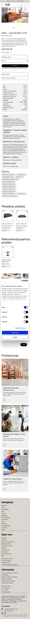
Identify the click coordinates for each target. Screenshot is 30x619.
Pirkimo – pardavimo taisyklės (9, 573)
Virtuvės (4, 513)
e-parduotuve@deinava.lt (11, 609)
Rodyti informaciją (20, 328)
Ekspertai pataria (6, 544)
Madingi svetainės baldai (8, 184)
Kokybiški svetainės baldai (9, 186)
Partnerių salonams (6, 554)
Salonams (4, 548)
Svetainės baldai (21, 193)
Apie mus (4, 538)
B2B (3, 556)
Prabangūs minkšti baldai (9, 191)
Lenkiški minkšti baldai (7, 177)
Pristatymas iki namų (11, 1)
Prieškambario (5, 509)
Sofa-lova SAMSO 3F (7, 224)
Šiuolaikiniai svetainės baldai (9, 196)
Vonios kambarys (6, 517)
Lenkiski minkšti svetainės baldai (10, 179)
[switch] (26, 312)
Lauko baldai (5, 519)
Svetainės (4, 505)
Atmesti (15, 337)
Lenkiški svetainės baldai (8, 193)
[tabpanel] (15, 15)
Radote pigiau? (5, 52)
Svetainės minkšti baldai (8, 181)
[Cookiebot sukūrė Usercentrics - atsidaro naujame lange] (21, 281)
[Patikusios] (18, 4)
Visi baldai (4, 527)
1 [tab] (13, 27)
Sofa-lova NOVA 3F (21, 224)
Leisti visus (15, 332)
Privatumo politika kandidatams (10, 564)
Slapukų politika (6, 562)
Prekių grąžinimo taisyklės (8, 581)
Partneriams (5, 552)
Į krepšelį (15, 65)
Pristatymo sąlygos (7, 579)
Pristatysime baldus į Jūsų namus (14, 435)
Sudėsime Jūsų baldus (12, 479)
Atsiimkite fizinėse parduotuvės (10, 389)
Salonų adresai (20, 1)
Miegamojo (4, 515)
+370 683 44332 (8, 611)
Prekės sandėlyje (6, 525)
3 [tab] (16, 27)
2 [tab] (15, 27)
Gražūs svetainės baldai (8, 188)
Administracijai (5, 550)
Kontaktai (4, 540)
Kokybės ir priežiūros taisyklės (9, 577)
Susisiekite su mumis (7, 546)
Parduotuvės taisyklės (7, 558)
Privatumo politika (6, 560)
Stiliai (3, 521)
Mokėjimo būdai (6, 586)
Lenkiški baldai (19, 177)
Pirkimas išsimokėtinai (7, 583)
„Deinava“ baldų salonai (8, 542)
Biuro (3, 511)
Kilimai (3, 529)
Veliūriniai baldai (21, 174)
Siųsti (23, 344)
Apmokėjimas (5, 575)
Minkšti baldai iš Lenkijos (8, 174)
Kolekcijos (4, 523)
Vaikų (3, 507)
